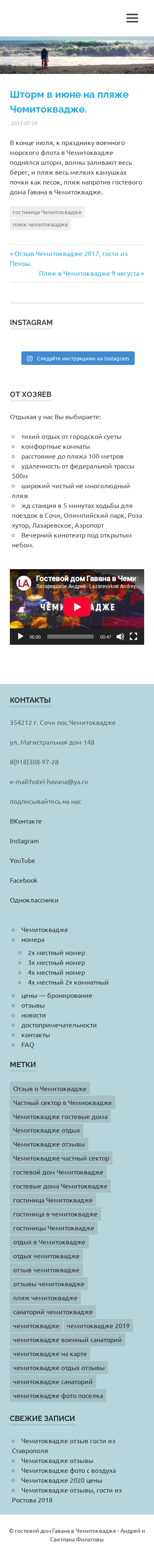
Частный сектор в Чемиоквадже (62, 1102)
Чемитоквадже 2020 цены (61, 1480)
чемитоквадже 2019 (98, 1325)
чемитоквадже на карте (50, 1353)
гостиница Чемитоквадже (47, 211)
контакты (35, 1034)
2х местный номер (56, 952)
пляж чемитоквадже (40, 224)
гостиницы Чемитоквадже (53, 1227)
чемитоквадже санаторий (53, 1381)
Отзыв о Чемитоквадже (50, 1088)
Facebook (23, 880)
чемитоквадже (36, 1325)
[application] (77, 607)
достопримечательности (59, 1024)
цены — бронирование (56, 995)
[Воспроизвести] (20, 636)
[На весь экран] (133, 636)
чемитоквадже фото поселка (58, 1395)
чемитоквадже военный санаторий (67, 1339)
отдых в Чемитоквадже (49, 1241)
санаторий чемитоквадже (53, 1311)
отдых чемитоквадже (46, 1255)
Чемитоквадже (44, 929)
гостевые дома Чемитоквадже (60, 1185)
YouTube (22, 860)
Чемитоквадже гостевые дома (60, 1116)
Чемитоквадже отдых (46, 1130)
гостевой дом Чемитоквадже (58, 1171)
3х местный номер (56, 962)
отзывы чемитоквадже (49, 1283)
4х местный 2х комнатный (68, 982)
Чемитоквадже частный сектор (61, 1158)
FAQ (27, 1044)
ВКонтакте (26, 821)
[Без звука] (120, 636)
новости (33, 1015)
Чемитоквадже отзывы (49, 1144)
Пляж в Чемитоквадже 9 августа (89, 273)
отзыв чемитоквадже (46, 1269)
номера (32, 939)
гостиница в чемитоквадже (55, 1213)
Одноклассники (34, 899)
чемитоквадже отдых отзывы (59, 1367)
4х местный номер (56, 972)
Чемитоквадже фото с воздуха (68, 1470)
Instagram (24, 840)
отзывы (33, 1005)
